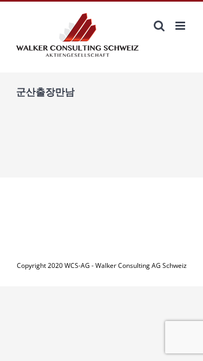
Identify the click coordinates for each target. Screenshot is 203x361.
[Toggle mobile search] (159, 25)
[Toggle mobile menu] (181, 25)
